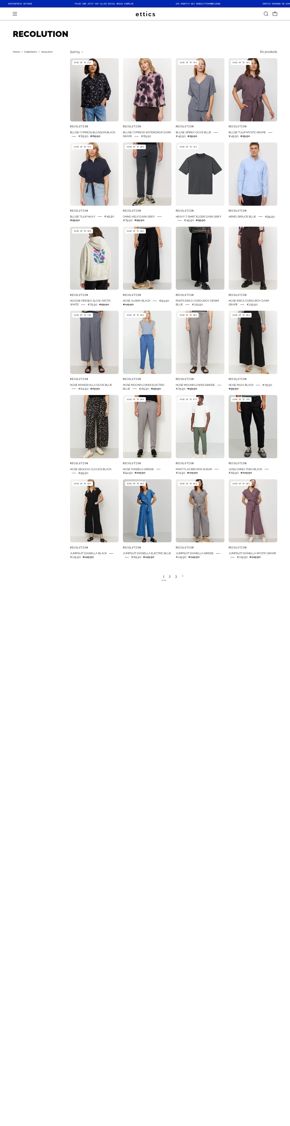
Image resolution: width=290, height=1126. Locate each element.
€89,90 (146, 136)
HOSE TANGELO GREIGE (138, 469)
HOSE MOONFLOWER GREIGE (195, 385)
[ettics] (145, 14)
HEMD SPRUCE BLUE (242, 216)
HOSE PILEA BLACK (241, 385)
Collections (30, 52)
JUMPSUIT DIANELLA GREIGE (195, 553)
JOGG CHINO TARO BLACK (245, 469)
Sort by (75, 52)
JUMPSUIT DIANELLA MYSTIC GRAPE (252, 553)
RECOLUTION (79, 126)
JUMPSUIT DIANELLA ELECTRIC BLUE (147, 553)
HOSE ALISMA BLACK (136, 300)
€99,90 (270, 216)
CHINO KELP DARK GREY (139, 216)
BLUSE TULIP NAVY (82, 216)
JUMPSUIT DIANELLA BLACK (88, 553)
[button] (266, 13)
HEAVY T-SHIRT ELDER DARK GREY (198, 216)
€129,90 (197, 304)
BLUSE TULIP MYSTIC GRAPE (247, 132)
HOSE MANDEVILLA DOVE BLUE (91, 385)
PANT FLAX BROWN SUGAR (194, 469)
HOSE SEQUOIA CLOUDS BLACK (90, 469)
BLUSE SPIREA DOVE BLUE (193, 132)
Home (16, 52)
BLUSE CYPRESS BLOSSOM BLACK (92, 132)
